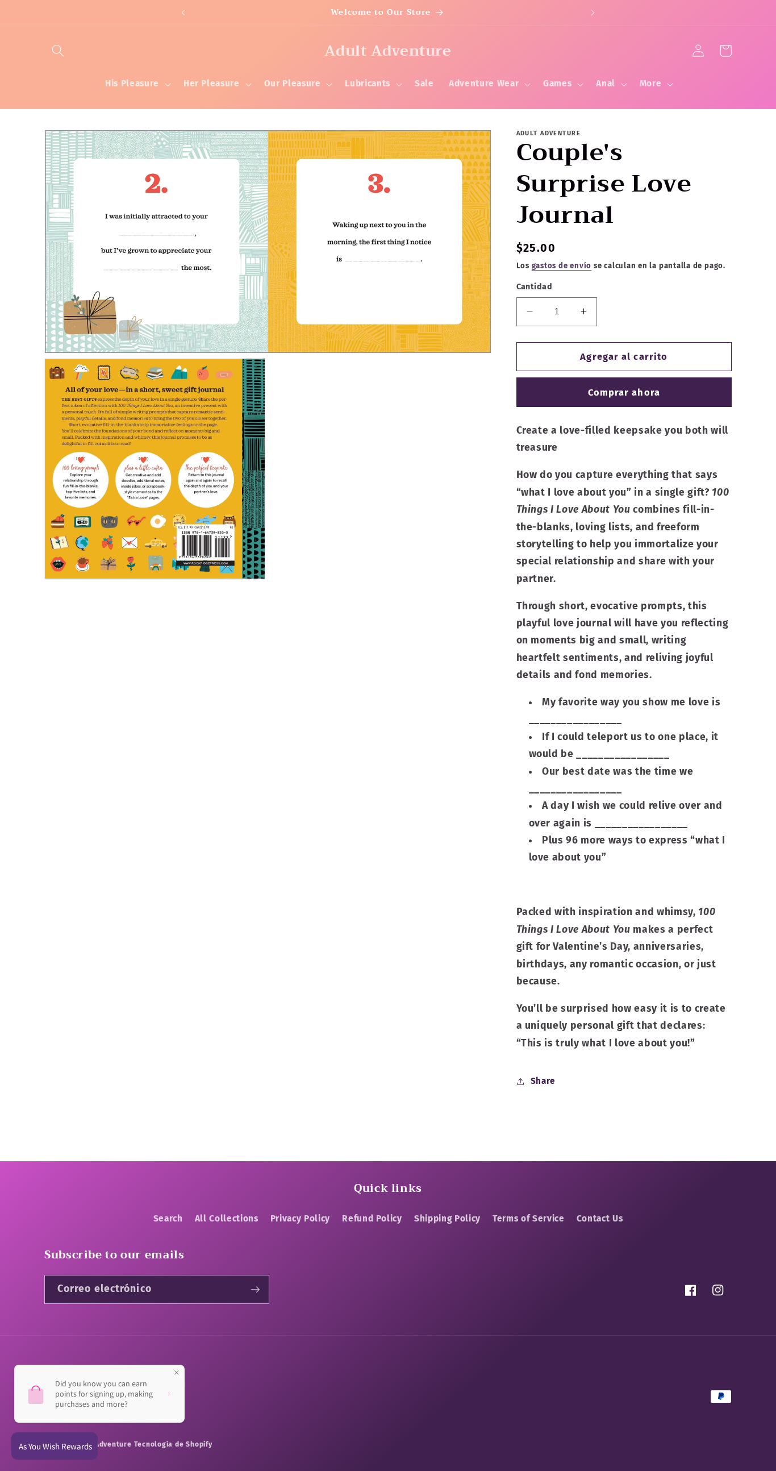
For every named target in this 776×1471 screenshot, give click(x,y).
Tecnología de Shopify (173, 1444)
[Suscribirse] (255, 1289)
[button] (58, 50)
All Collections (226, 1219)
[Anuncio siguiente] (593, 12)
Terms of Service (529, 1219)
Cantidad (534, 287)
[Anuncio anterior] (182, 12)
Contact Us (600, 1219)
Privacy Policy (300, 1219)
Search (168, 1219)
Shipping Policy (447, 1219)
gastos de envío (562, 265)
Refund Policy (372, 1219)
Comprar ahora (624, 392)
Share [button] (543, 1081)
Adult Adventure (102, 1444)
